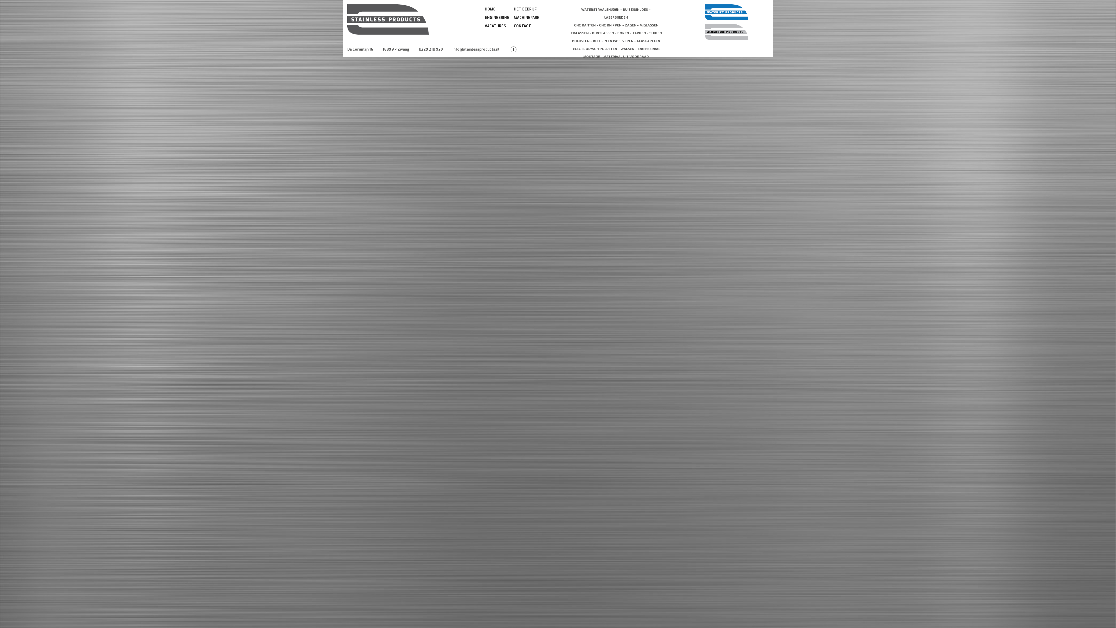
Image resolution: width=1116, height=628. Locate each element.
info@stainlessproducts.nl (476, 49)
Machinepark (526, 17)
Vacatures (495, 26)
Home (490, 9)
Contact (522, 26)
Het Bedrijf (525, 9)
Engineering (497, 17)
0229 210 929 (431, 49)
